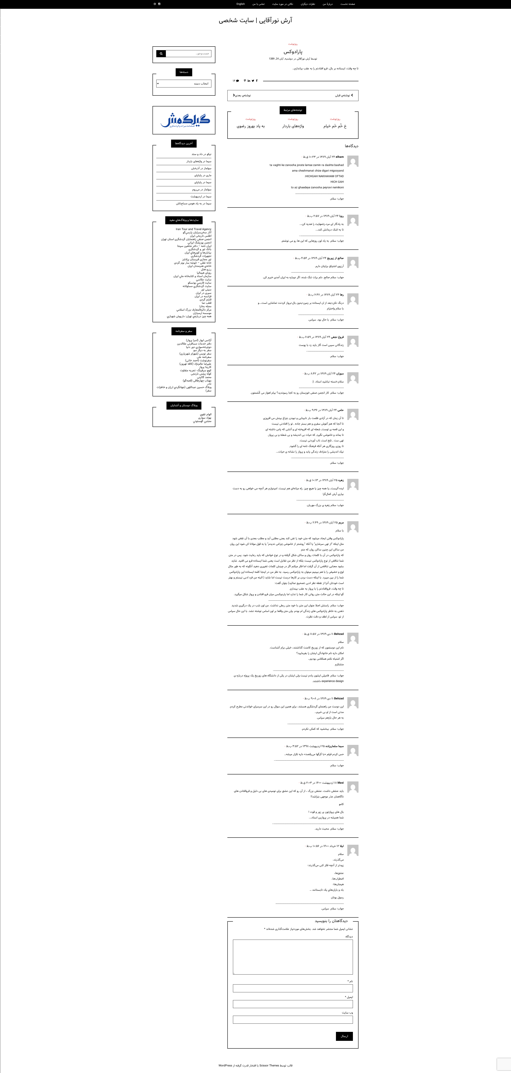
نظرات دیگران (308, 4)
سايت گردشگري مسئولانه (197, 286)
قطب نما (206, 303)
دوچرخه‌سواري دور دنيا (198, 347)
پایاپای (198, 175)
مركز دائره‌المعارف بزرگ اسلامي (193, 310)
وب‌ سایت (347, 1012)
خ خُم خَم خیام (335, 126)
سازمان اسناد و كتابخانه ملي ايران (192, 276)
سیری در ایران (203, 293)
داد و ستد (197, 154)
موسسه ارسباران (202, 313)
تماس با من (258, 4)
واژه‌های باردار (293, 126)
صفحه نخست (348, 4)
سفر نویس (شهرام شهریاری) (195, 353)
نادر (209, 384)
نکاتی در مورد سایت (282, 4)
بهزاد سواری (204, 418)
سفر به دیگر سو (202, 350)
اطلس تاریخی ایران (200, 236)
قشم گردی (205, 299)
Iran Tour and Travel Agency (193, 229)
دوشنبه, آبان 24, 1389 (281, 59)
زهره (341, 480)
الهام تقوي (205, 414)
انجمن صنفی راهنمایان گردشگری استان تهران (186, 239)
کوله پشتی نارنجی (201, 374)
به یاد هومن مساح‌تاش (189, 203)
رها (342, 295)
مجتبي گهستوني (202, 421)
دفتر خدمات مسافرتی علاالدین (194, 343)
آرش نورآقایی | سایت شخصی (255, 20)
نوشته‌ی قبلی (343, 95)
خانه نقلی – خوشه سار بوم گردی (192, 263)
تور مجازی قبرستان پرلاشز (196, 259)
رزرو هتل (206, 269)
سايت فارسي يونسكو (199, 283)
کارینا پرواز (205, 367)
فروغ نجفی (337, 337)
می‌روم (196, 189)
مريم (341, 522)
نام (350, 981)
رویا (341, 216)
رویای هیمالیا (204, 273)
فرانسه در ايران (203, 296)
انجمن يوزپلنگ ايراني (199, 242)
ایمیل (349, 997)
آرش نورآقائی (303, 59)
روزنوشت (293, 44)
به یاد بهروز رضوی (251, 126)
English (241, 4)
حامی (341, 410)
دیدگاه (349, 936)
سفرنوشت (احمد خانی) (198, 360)
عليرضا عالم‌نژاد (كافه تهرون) (195, 364)
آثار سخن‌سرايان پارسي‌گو (197, 232)
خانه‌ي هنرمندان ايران (199, 266)
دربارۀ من (328, 4)
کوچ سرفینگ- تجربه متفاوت (195, 370)
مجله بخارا (205, 306)
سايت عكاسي (203, 279)
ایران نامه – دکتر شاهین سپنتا (194, 246)
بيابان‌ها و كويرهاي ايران (198, 252)
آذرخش (195, 168)
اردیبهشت (196, 196)
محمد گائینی (204, 377)
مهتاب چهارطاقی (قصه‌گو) (197, 380)
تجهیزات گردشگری (201, 256)
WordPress (225, 1065)
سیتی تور (206, 289)
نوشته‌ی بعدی (243, 95)
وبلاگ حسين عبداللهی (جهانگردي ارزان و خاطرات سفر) (184, 389)
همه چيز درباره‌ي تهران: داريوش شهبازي (189, 316)
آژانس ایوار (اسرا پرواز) (198, 340)
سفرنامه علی (204, 357)
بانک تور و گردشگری (199, 249)
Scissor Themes (269, 1065)
